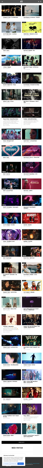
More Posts (21, 442)
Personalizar (6, 463)
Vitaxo (4, 18)
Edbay (4, 125)
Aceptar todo (20, 463)
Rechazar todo (13, 463)
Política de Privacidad (36, 463)
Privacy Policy (30, 463)
